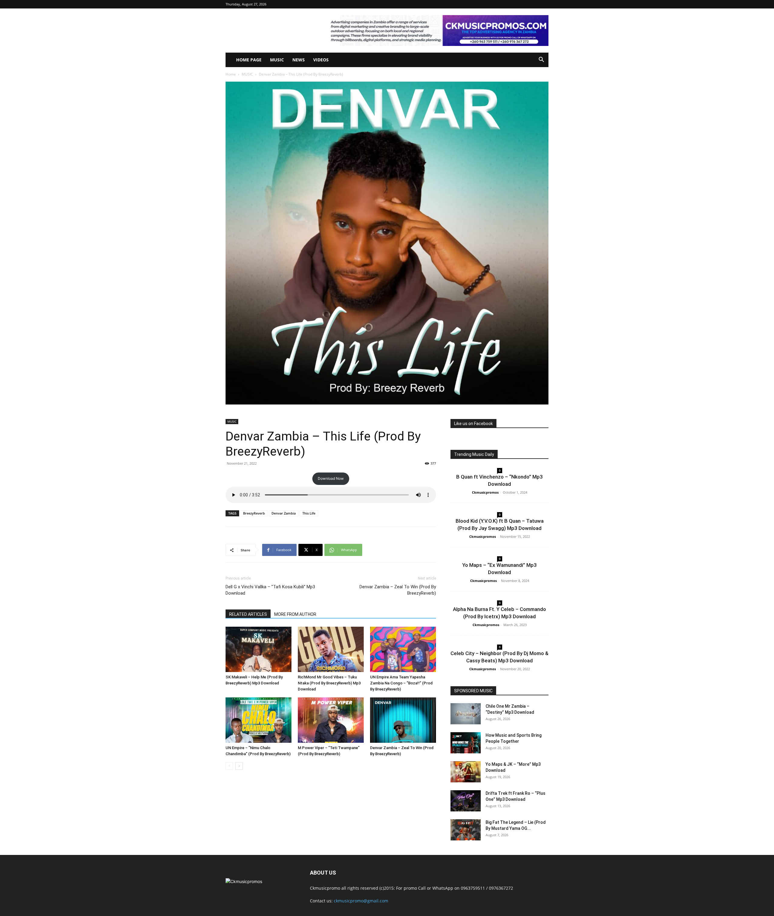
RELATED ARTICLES (248, 614)
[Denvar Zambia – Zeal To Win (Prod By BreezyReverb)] (403, 720)
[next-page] (239, 766)
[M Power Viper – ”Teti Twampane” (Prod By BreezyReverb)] (331, 720)
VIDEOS (321, 60)
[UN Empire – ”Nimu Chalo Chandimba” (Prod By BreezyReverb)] (258, 720)
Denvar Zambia (284, 513)
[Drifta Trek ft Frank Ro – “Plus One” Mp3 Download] (465, 800)
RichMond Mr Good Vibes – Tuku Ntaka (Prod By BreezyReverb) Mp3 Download (329, 683)
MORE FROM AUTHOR (295, 614)
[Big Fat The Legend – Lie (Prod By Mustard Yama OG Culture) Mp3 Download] (465, 829)
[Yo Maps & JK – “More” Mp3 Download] (465, 771)
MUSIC (277, 60)
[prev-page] (229, 766)
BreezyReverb (254, 513)
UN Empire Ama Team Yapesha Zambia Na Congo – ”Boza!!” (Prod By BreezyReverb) (401, 683)
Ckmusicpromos (485, 492)
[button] (541, 60)
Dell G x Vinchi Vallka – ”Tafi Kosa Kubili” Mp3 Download (270, 590)
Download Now (331, 478)
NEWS (298, 60)
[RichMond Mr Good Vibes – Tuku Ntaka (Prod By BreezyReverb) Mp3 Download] (331, 649)
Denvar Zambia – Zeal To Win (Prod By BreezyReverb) (397, 590)
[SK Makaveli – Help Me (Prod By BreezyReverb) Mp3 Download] (258, 649)
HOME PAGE (249, 60)
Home (231, 74)
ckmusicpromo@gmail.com (361, 901)
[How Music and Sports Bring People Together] (465, 742)
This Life (308, 513)
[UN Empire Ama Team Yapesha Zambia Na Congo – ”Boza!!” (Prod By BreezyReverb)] (403, 649)
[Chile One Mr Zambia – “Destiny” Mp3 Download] (465, 713)
